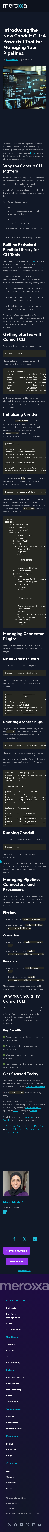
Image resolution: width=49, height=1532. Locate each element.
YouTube (7, 1120)
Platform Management (13, 1316)
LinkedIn (31, 1117)
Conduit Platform (31, 1126)
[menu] (43, 6)
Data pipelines (19, 1129)
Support (10, 1323)
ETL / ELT (11, 1350)
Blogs (9, 1455)
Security (10, 1508)
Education (11, 1449)
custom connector (13, 1132)
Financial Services (15, 1377)
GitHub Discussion (33, 1107)
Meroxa (12, 1126)
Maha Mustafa (12, 59)
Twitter (24, 1117)
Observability (13, 1362)
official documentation (35, 1087)
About (9, 1471)
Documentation (14, 1428)
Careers (10, 1476)
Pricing (9, 1443)
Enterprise (11, 1308)
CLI (7, 1126)
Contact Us (12, 1482)
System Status (13, 1329)
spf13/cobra (39, 267)
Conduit (20, 1126)
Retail (9, 1395)
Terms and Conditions (16, 1498)
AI (7, 1356)
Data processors (33, 1129)
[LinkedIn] (5, 1212)
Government (12, 1383)
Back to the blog (24, 1271)
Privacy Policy (12, 1503)
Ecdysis (33, 153)
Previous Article (17, 1250)
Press (9, 1488)
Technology (12, 1401)
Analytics (11, 1344)
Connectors (12, 1422)
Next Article (16, 1261)
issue (15, 1110)
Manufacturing (13, 1389)
